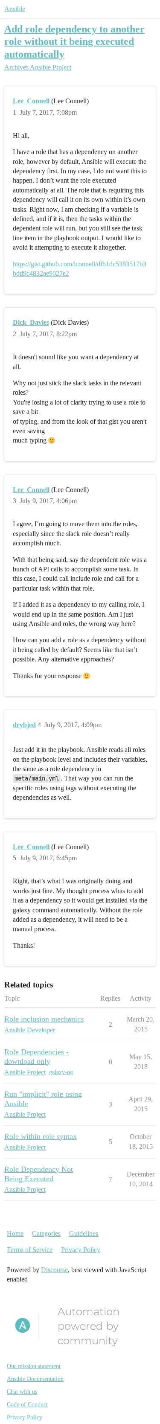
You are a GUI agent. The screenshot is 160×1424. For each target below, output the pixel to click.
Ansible (14, 8)
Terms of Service (29, 1249)
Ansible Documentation (35, 1379)
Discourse (54, 1269)
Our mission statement (34, 1366)
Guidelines (83, 1233)
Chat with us (22, 1392)
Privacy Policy (80, 1249)
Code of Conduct (27, 1404)
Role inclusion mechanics (44, 1019)
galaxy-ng (61, 1072)
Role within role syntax (40, 1136)
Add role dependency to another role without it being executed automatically (74, 41)
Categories (46, 1233)
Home (15, 1233)
